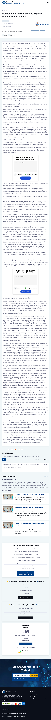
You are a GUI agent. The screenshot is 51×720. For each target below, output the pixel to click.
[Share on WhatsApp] (22, 449)
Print (5, 35)
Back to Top (5, 709)
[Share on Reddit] (15, 449)
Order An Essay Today (26, 644)
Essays (7, 10)
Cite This (12, 35)
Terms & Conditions (8, 716)
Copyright (15, 716)
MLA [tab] (9, 460)
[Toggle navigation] (48, 2)
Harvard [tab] (21, 460)
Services (32, 691)
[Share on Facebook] (9, 449)
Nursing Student (44, 24)
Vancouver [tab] (29, 460)
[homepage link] (3, 10)
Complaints (23, 716)
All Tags (46, 476)
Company (32, 694)
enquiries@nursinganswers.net (38, 699)
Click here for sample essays (38, 30)
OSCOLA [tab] (45, 460)
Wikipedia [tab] (37, 460)
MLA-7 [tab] (14, 460)
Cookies (18, 716)
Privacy (3, 716)
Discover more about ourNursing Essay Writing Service (25, 573)
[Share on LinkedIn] (18, 449)
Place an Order (34, 675)
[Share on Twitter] (12, 449)
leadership (5, 21)
